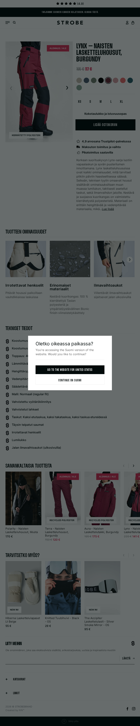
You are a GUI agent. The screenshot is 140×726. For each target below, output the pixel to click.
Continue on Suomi (70, 380)
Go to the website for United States (70, 370)
